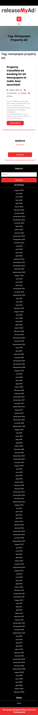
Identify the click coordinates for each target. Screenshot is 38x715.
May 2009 (19, 682)
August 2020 (19, 312)
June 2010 (19, 639)
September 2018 (19, 367)
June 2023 (19, 249)
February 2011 (19, 616)
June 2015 (19, 472)
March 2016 (19, 446)
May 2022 (19, 285)
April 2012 (19, 584)
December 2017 (19, 397)
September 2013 (19, 541)
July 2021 (19, 298)
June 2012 (19, 577)
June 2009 (19, 679)
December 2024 (19, 216)
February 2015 (19, 485)
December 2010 (19, 623)
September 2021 (19, 295)
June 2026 (19, 197)
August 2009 (19, 672)
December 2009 (19, 659)
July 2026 (19, 193)
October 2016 (19, 423)
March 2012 (19, 587)
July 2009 (19, 675)
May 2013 (19, 554)
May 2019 (19, 351)
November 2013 (19, 535)
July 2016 (19, 433)
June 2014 (19, 511)
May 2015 (19, 475)
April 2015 (19, 479)
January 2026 (19, 213)
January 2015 (19, 489)
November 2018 (19, 364)
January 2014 (19, 528)
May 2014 (19, 515)
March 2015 (19, 482)
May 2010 (19, 643)
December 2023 (19, 236)
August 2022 (19, 275)
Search (20, 140)
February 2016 (19, 449)
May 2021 (19, 305)
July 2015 (19, 469)
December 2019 (19, 338)
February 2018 (19, 390)
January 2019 (19, 357)
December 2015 (19, 456)
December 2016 (19, 416)
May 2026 (19, 200)
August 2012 (19, 571)
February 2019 (19, 354)
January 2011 (19, 620)
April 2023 (19, 256)
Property (23, 93)
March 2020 (19, 328)
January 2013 (19, 564)
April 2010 (19, 646)
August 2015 (19, 466)
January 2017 (19, 413)
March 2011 (19, 613)
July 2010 (19, 636)
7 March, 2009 (14, 90)
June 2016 (19, 436)
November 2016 (19, 420)
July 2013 (19, 548)
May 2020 (19, 321)
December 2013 (19, 531)
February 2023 (19, 259)
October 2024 (19, 223)
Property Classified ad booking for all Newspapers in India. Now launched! (16, 75)
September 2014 (19, 502)
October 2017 (19, 403)
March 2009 (19, 689)
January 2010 (19, 656)
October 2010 (19, 630)
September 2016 (19, 426)
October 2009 (19, 666)
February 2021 (19, 308)
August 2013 (19, 544)
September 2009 (19, 669)
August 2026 (19, 190)
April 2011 (19, 610)
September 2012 (19, 567)
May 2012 (19, 580)
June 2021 (19, 302)
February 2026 (19, 210)
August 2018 (19, 371)
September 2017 (19, 407)
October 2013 (19, 538)
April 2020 (19, 325)
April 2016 (19, 443)
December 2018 (19, 361)
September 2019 (19, 344)
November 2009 (19, 662)
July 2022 (19, 279)
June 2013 (19, 551)
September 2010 (19, 633)
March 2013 (19, 561)
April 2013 (19, 557)
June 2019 (19, 348)
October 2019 (19, 341)
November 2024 (19, 220)
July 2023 (19, 246)
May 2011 (19, 607)
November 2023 (19, 239)
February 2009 (19, 692)
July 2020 (19, 315)
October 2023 (19, 243)
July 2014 (19, 508)
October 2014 (19, 498)
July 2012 (19, 574)
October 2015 (19, 462)
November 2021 (19, 289)
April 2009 (19, 685)
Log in (19, 703)
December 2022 (19, 262)
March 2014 (19, 521)
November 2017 (19, 400)
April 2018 (19, 384)
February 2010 (19, 653)
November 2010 (19, 626)
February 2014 (19, 525)
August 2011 (19, 600)
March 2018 (19, 387)
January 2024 (19, 233)
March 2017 (19, 410)
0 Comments (12, 93)
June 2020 (19, 318)
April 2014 (19, 518)
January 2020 (19, 334)
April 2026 (19, 203)
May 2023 (19, 253)
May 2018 (19, 380)
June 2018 (19, 377)
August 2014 (19, 505)
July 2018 (19, 374)
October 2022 (19, 269)
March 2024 (19, 230)
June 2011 (19, 603)
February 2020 (19, 331)
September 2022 (19, 272)
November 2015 (19, 459)
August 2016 (19, 430)
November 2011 (19, 597)
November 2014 (19, 495)
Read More (15, 123)
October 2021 (19, 292)
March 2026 (19, 207)
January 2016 (19, 452)
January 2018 (19, 393)
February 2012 (19, 590)
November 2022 (19, 266)
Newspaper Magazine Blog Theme (18, 710)
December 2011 (19, 594)
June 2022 (19, 282)
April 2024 (19, 226)
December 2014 (19, 492)
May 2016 (19, 439)
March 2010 (19, 649)
